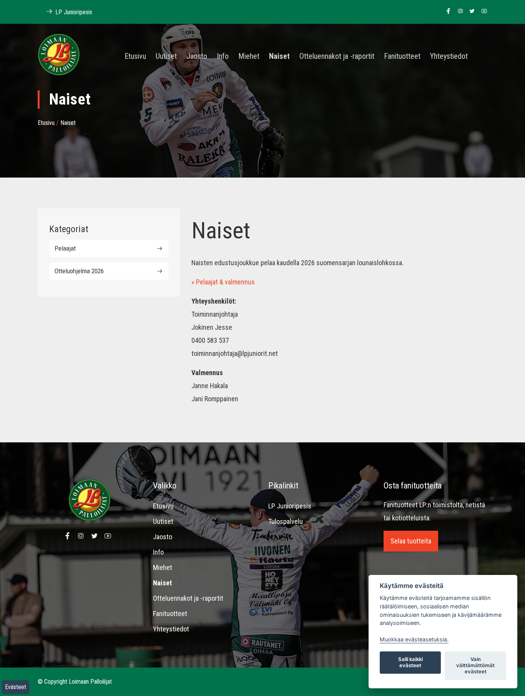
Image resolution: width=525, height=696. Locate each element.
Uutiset (166, 56)
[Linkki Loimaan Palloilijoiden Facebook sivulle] (446, 11)
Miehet (248, 56)
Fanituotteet (402, 56)
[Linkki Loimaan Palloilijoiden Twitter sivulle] (470, 11)
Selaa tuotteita (410, 541)
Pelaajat (65, 248)
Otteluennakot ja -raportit (336, 56)
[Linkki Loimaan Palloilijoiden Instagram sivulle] (458, 11)
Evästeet (15, 687)
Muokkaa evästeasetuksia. (414, 639)
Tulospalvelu (285, 521)
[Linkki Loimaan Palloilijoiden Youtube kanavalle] (482, 11)
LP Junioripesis (73, 12)
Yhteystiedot (449, 56)
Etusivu (135, 56)
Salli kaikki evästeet (410, 662)
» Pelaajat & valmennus (223, 282)
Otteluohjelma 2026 (79, 271)
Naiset (279, 56)
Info (223, 56)
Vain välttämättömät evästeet (475, 665)
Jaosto (196, 56)
